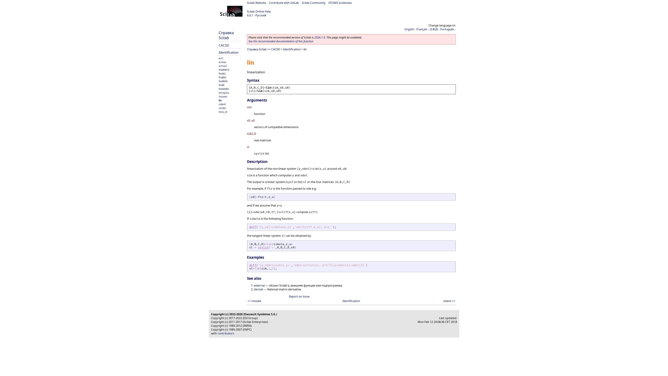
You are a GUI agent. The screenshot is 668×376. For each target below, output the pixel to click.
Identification (228, 52)
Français (421, 29)
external (259, 285)
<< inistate (254, 301)
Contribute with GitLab (284, 3)
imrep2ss (224, 92)
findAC (222, 73)
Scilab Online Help (259, 11)
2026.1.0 (319, 37)
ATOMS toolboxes (340, 3)
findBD (222, 77)
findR (221, 85)
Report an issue (299, 296)
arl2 (221, 58)
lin (220, 100)
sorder (222, 108)
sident (222, 104)
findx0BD (224, 89)
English (409, 29)
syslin (263, 247)
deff (252, 227)
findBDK (223, 81)
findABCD (224, 69)
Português (447, 29)
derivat (258, 289)
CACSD (224, 45)
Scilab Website (256, 3)
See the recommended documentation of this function (280, 41)
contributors (225, 333)
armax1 (223, 66)
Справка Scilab (226, 35)
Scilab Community (313, 3)
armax (222, 62)
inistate (223, 96)
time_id (223, 111)
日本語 (434, 29)
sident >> (449, 301)
